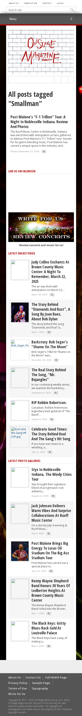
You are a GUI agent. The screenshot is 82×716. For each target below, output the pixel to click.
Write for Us (16, 694)
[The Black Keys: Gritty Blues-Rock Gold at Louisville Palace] (20, 631)
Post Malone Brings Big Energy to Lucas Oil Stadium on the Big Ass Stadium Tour (50, 550)
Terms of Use (30, 3)
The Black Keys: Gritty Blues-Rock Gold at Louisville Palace (48, 628)
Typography (39, 688)
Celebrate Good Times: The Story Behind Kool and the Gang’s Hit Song (50, 434)
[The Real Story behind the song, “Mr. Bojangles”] (20, 377)
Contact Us (33, 677)
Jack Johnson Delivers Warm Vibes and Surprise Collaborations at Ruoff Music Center (51, 513)
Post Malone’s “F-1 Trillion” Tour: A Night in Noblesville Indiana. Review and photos (39, 121)
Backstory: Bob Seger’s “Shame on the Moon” (49, 344)
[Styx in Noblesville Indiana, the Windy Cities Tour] (20, 477)
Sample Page (41, 683)
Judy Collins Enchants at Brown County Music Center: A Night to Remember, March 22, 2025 (50, 272)
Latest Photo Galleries (24, 461)
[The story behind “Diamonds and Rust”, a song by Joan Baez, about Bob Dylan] (20, 312)
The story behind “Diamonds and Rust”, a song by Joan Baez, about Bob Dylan (50, 311)
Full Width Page (56, 677)
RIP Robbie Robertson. (48, 402)
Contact (47, 3)
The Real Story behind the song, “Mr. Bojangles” (48, 374)
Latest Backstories (21, 253)
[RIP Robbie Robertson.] (20, 410)
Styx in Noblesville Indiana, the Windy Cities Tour (51, 474)
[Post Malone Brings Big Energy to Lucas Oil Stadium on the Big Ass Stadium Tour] (20, 551)
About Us (13, 3)
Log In (60, 3)
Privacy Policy (18, 683)
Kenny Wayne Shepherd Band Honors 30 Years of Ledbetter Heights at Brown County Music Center (50, 590)
